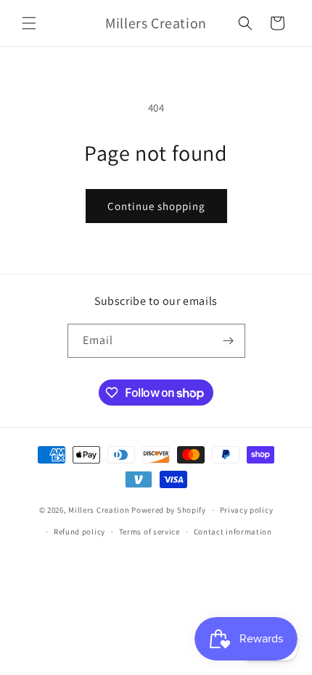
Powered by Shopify (168, 510)
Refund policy (79, 532)
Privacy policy (247, 510)
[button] (29, 23)
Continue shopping (156, 206)
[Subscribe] (229, 341)
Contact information (233, 532)
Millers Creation (99, 510)
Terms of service (149, 532)
